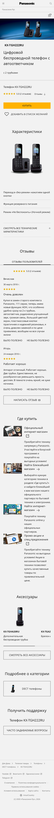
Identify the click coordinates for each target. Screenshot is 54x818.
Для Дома (6, 763)
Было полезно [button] (12, 340)
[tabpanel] (27, 337)
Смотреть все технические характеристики (20, 230)
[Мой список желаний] (50, 15)
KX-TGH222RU (26, 767)
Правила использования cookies (25, 787)
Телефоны (38, 763)
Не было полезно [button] (38, 340)
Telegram (6, 778)
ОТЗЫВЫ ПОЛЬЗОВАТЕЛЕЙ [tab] (27, 261)
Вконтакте (17, 774)
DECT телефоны (9, 767)
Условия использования (14, 791)
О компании (9, 783)
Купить (27, 105)
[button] (27, 105)
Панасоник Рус (8, 9)
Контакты (46, 791)
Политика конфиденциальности (32, 783)
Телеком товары (22, 763)
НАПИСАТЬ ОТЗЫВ (25, 400)
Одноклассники (32, 774)
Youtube (5, 774)
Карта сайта (33, 791)
